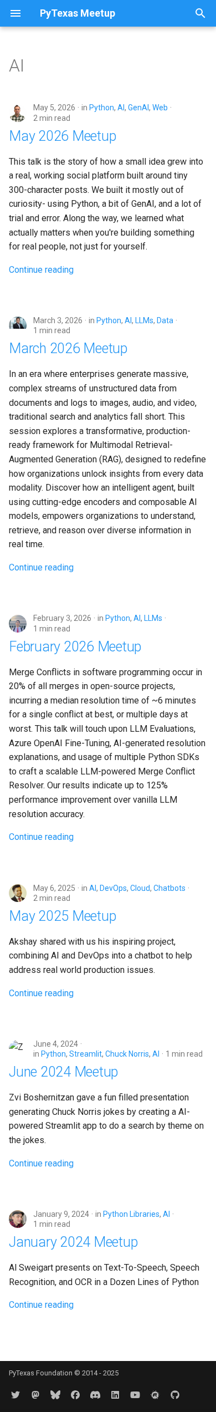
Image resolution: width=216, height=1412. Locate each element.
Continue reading (41, 269)
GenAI (138, 107)
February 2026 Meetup (75, 647)
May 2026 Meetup (62, 136)
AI (121, 107)
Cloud (140, 888)
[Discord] (95, 1394)
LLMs (144, 320)
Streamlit (85, 1053)
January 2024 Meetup (73, 1242)
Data (165, 320)
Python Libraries (131, 1214)
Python (101, 107)
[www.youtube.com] (135, 1394)
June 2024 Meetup (63, 1072)
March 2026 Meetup (68, 348)
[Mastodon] (35, 1394)
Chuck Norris (127, 1053)
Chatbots (169, 888)
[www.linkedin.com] (115, 1394)
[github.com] (175, 1394)
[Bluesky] (55, 1394)
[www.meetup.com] (155, 1394)
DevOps (113, 888)
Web (160, 107)
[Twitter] (15, 1394)
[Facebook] (75, 1394)
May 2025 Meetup (62, 916)
